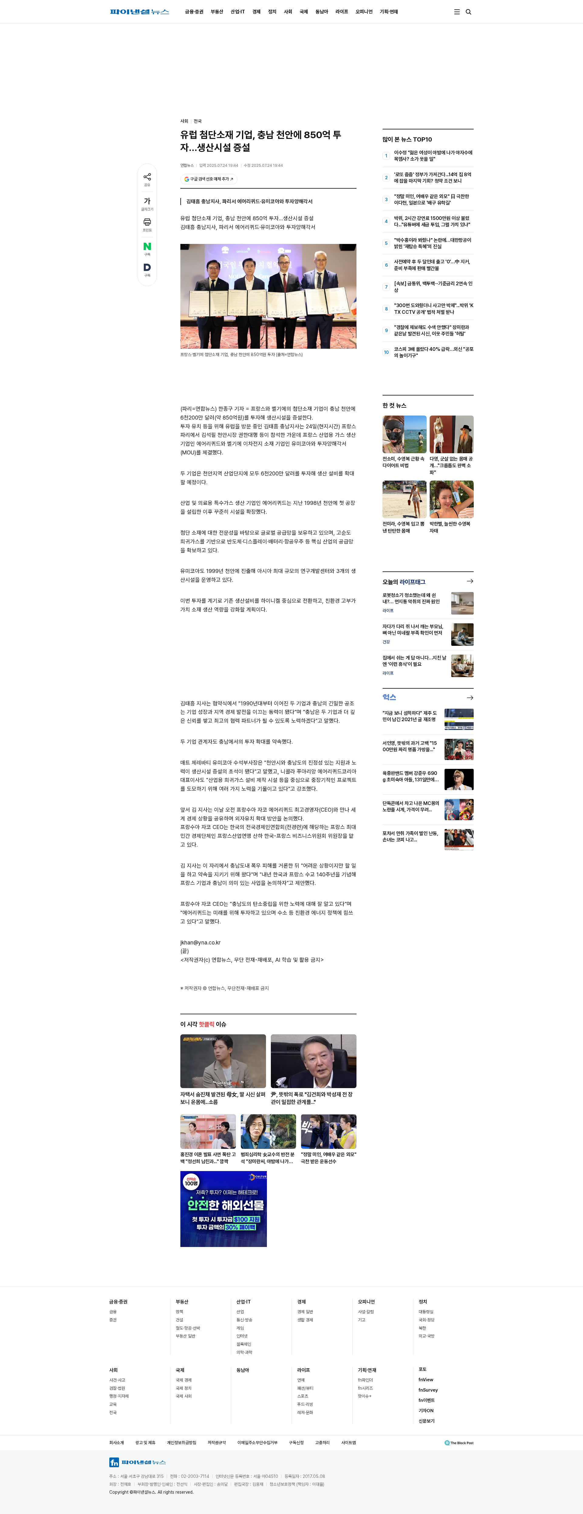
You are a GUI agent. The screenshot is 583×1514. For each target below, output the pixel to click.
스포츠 (302, 1396)
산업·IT (238, 12)
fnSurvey (428, 1390)
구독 (147, 254)
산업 (240, 1311)
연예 (301, 1380)
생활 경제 (305, 1319)
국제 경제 (184, 1380)
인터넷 (242, 1336)
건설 (179, 1319)
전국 (198, 121)
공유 (147, 185)
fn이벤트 (427, 1400)
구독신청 (296, 1442)
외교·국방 (427, 1336)
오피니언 (364, 12)
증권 (113, 1319)
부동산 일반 (185, 1336)
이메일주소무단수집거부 (257, 1442)
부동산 (217, 12)
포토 (423, 1369)
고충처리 (322, 1442)
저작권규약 (217, 1442)
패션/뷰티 (305, 1388)
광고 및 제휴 (145, 1442)
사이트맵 (348, 1442)
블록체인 (244, 1344)
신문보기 (427, 1421)
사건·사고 (117, 1380)
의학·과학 (244, 1352)
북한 (422, 1328)
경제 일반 (305, 1311)
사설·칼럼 (366, 1311)
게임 (240, 1328)
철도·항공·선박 (188, 1328)
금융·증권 (194, 12)
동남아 (321, 12)
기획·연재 (389, 12)
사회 (288, 12)
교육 (113, 1404)
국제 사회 (184, 1396)
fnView (426, 1379)
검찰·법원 (117, 1388)
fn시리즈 (365, 1388)
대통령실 (426, 1311)
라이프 (342, 12)
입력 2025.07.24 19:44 (218, 165)
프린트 (147, 230)
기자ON (426, 1410)
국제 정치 (184, 1388)
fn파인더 (365, 1380)
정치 (272, 12)
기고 (361, 1319)
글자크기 (147, 209)
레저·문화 (305, 1412)
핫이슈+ (365, 1396)
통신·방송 (244, 1319)
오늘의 (404, 582)
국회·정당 (427, 1319)
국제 (304, 12)
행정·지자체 (119, 1396)
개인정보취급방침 (181, 1442)
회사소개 (116, 1442)
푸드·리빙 (305, 1404)
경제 (256, 12)
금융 (113, 1311)
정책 (179, 1311)
